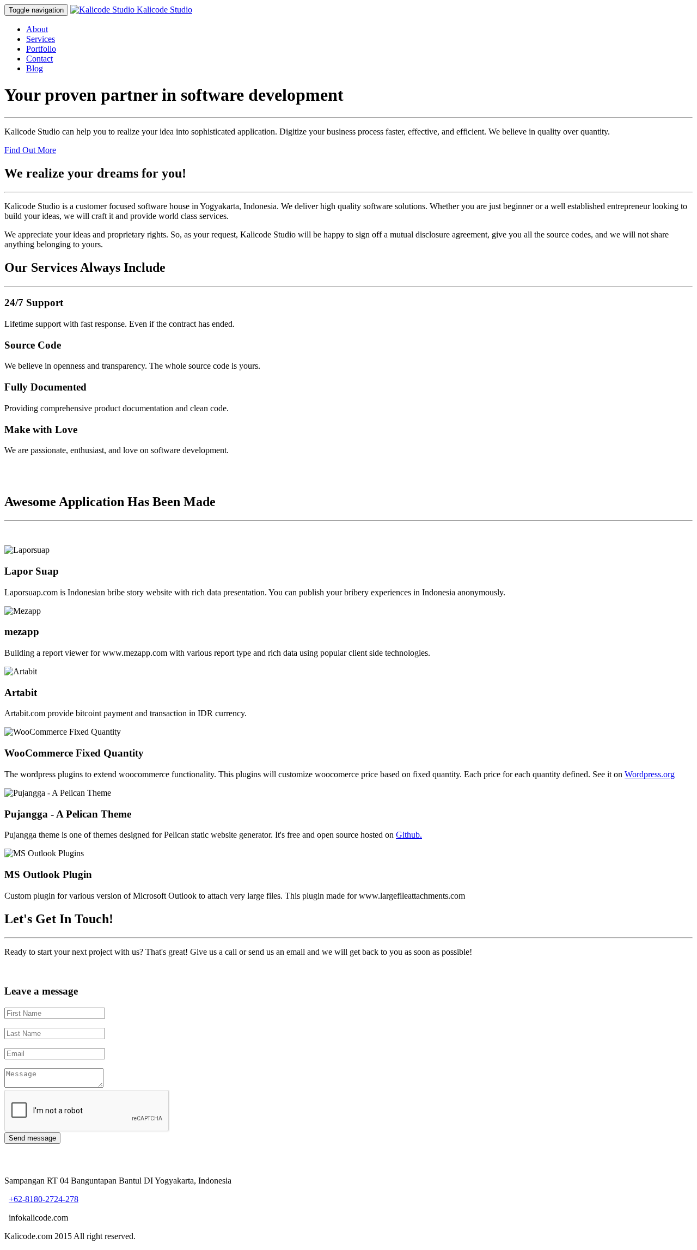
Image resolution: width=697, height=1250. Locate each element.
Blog (34, 68)
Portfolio (41, 48)
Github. (409, 834)
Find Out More (30, 150)
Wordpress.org (650, 774)
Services (40, 39)
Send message (32, 1138)
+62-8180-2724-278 (43, 1199)
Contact (39, 58)
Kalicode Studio (164, 9)
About (37, 29)
